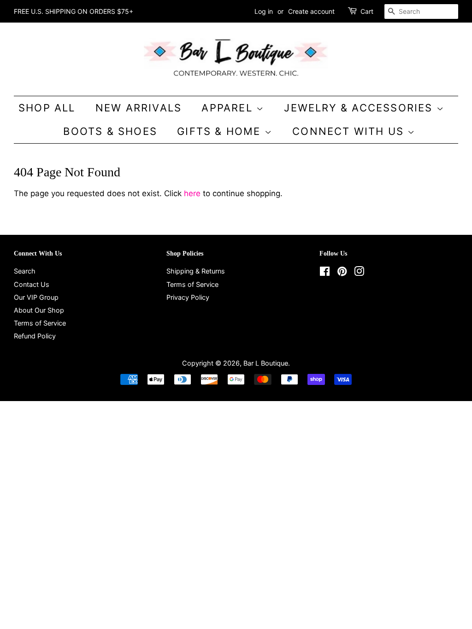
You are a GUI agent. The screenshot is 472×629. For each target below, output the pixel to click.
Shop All (47, 108)
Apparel (228, 108)
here (192, 193)
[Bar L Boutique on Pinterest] (342, 273)
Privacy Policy (187, 297)
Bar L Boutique (265, 363)
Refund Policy (35, 336)
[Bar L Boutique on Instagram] (359, 273)
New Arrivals (138, 108)
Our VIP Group (36, 297)
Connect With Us (349, 131)
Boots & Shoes (110, 131)
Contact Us (31, 284)
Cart (366, 11)
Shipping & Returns (195, 271)
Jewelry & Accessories (360, 108)
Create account (311, 11)
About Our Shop (39, 310)
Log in (263, 11)
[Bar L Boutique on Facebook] (324, 273)
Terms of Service (40, 323)
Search (24, 271)
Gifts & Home (221, 131)
